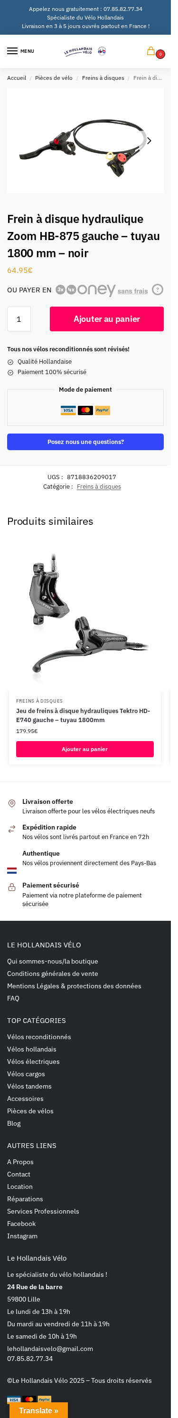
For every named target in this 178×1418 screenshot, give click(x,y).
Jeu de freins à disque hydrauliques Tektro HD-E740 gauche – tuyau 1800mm (83, 715)
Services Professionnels (43, 1211)
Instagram (22, 1236)
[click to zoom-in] (85, 140)
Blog (13, 1123)
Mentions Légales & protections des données (74, 986)
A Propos (20, 1162)
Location (20, 1186)
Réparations (25, 1199)
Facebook (21, 1223)
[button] (153, 51)
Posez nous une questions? (85, 441)
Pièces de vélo (54, 77)
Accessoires (25, 1098)
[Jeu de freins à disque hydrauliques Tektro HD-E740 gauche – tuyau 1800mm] (85, 615)
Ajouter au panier (107, 318)
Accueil (16, 77)
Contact (18, 1174)
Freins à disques (103, 77)
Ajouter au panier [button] (85, 748)
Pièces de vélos (30, 1111)
